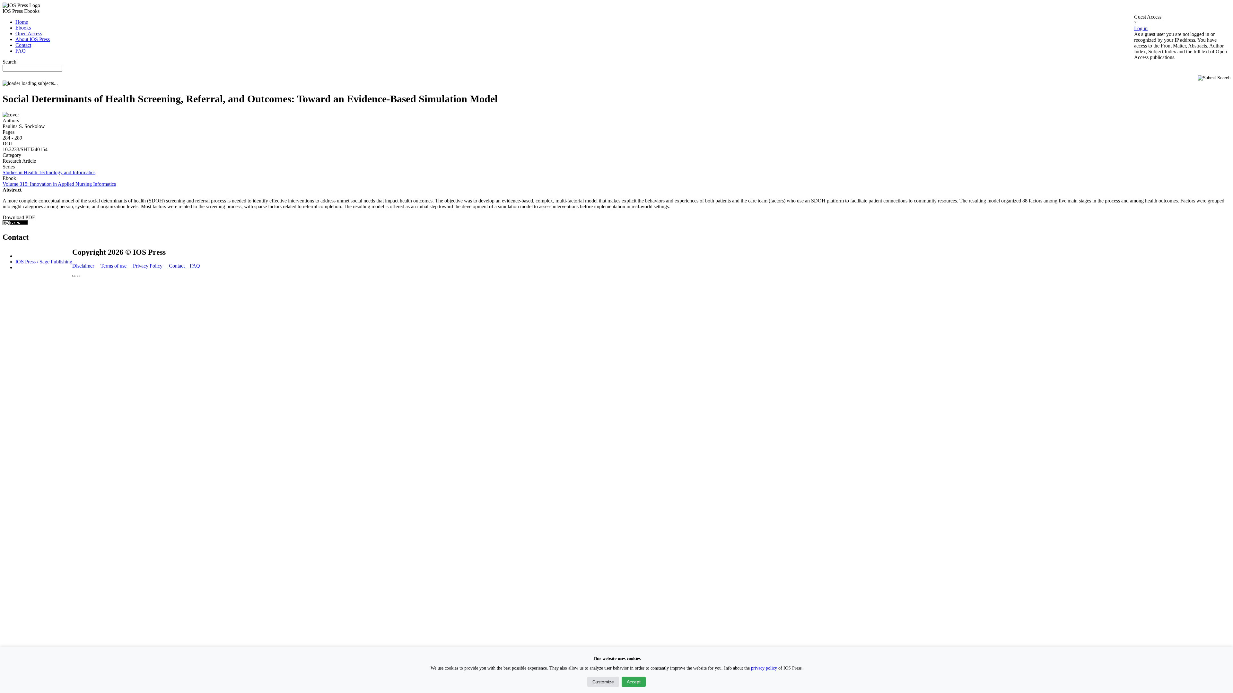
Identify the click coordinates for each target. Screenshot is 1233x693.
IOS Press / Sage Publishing (43, 261)
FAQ (195, 266)
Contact (177, 266)
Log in (1141, 28)
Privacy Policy (148, 266)
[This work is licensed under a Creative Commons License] (15, 223)
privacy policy (764, 668)
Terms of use (114, 266)
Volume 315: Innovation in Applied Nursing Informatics (59, 184)
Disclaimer (83, 266)
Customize (603, 681)
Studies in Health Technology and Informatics (49, 172)
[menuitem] (21, 22)
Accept (634, 681)
